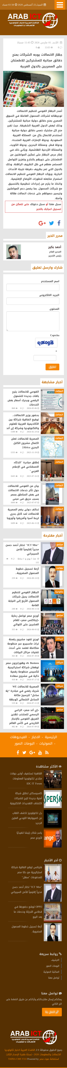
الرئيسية (51, 737)
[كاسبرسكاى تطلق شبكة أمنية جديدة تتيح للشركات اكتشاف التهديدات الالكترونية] (53, 807)
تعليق (52, 367)
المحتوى (54, 309)
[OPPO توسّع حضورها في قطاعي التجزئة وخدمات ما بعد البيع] (53, 920)
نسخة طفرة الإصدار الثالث (19, 1054)
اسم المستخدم (50, 281)
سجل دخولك (37, 204)
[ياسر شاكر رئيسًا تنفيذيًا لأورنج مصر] (53, 846)
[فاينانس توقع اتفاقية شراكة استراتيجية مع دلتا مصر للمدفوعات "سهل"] (53, 881)
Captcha (54, 335)
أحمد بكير (54, 247)
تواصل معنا (53, 978)
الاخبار (36, 737)
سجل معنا (55, 204)
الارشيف (55, 960)
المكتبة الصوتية (51, 972)
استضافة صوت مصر (49, 1059)
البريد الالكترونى (49, 295)
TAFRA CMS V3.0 (17, 1059)
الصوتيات (46, 743)
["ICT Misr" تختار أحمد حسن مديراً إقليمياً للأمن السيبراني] (53, 900)
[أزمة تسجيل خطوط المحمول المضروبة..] (53, 940)
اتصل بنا (50, 1012)
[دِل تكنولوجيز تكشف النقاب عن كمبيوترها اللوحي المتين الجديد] (53, 826)
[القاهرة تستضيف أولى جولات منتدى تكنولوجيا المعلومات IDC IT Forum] (53, 787)
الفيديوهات (18, 737)
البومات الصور (25, 743)
